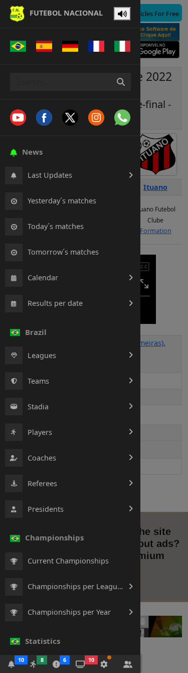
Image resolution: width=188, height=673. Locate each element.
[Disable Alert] (122, 14)
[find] (121, 82)
